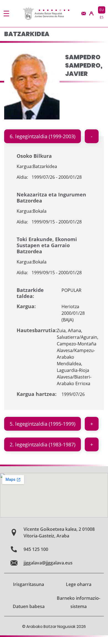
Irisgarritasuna (28, 584)
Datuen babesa (29, 606)
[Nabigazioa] (6, 13)
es (102, 17)
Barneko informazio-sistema (78, 602)
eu (101, 9)
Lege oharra (78, 584)
